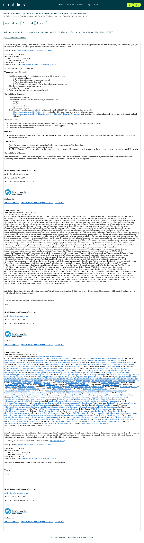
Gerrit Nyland (87, 32)
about (95, 5)
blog (88, 5)
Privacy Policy (73, 537)
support (80, 5)
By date (41, 23)
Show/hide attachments (15, 37)
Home (6, 13)
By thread (28, 23)
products (70, 5)
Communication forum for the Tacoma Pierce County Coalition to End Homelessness (48, 13)
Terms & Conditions (58, 537)
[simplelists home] (14, 5)
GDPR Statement (87, 537)
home (61, 5)
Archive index (12, 23)
